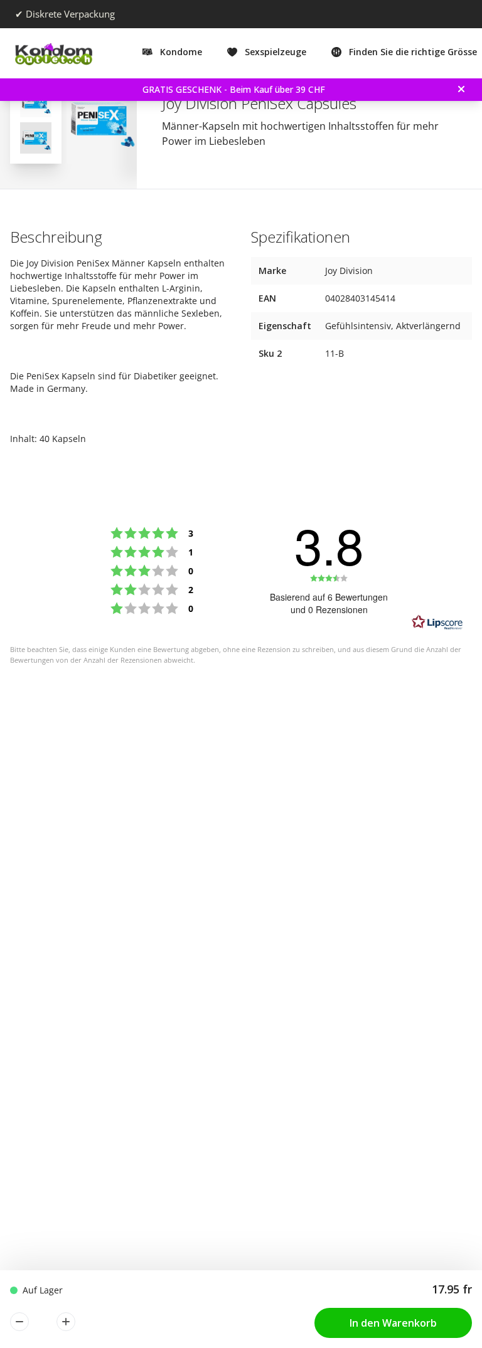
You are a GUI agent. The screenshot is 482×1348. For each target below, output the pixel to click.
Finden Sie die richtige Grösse (413, 52)
